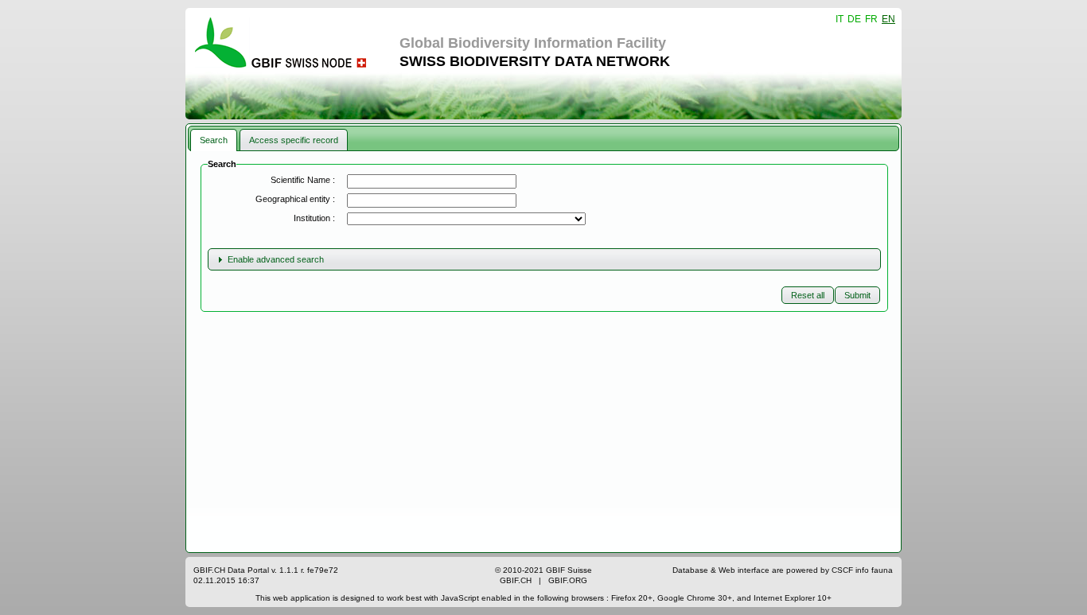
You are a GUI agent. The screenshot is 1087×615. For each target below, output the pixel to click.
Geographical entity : (295, 199)
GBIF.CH (516, 580)
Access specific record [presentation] (293, 140)
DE (854, 19)
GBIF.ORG (567, 580)
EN (888, 19)
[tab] (213, 139)
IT (839, 19)
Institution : (314, 218)
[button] (857, 295)
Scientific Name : (303, 180)
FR (871, 19)
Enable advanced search (276, 259)
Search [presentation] (214, 140)
